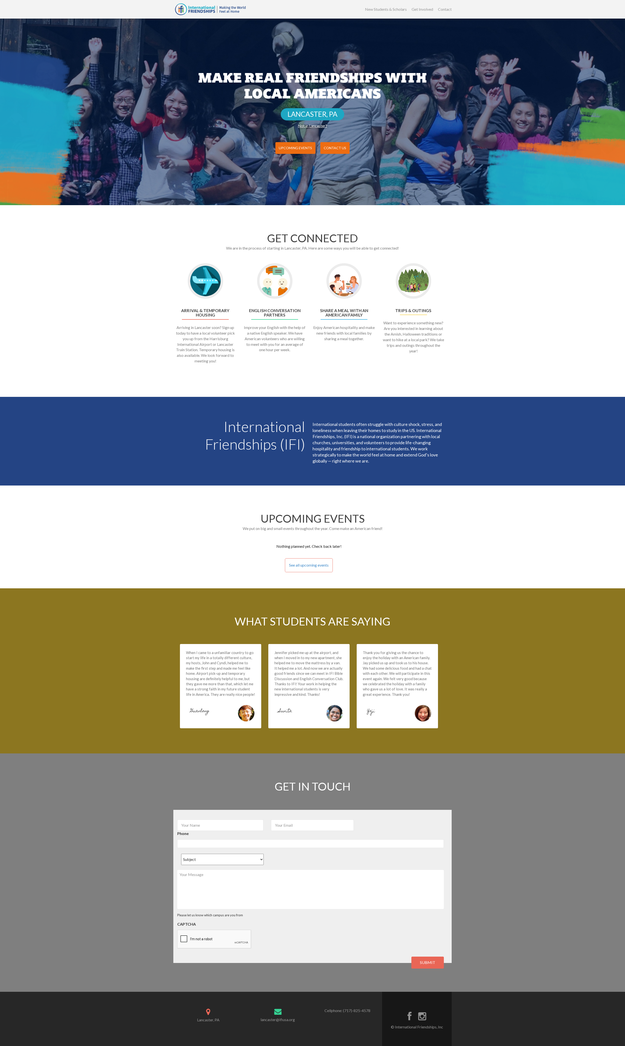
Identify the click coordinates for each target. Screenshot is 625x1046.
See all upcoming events (309, 565)
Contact (445, 9)
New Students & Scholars (386, 9)
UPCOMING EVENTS (295, 148)
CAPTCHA (186, 924)
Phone (183, 833)
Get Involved (422, 9)
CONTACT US (335, 148)
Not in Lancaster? (312, 125)
